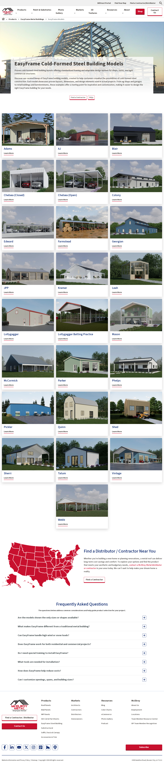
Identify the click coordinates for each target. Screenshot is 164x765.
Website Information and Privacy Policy (16, 760)
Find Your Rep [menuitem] (120, 3)
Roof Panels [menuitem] (46, 705)
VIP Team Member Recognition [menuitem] (144, 723)
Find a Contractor (78, 97)
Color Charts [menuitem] (106, 710)
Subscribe (144, 747)
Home (3, 19)
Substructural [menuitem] (47, 728)
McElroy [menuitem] (135, 700)
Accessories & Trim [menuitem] (49, 737)
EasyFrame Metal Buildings (32, 19)
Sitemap (34, 760)
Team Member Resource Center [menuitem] (144, 719)
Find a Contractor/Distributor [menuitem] (142, 3)
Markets (80, 9)
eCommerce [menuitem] (106, 714)
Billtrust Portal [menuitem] (104, 3)
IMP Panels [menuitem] (45, 714)
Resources (112, 9)
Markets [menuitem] (75, 700)
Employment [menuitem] (136, 710)
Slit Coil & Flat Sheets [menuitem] (50, 719)
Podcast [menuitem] (104, 723)
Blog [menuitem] (103, 705)
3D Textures (92, 11)
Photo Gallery (60, 11)
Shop (140, 11)
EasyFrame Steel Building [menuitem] (51, 723)
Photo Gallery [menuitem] (107, 719)
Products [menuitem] (46, 700)
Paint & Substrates (42, 9)
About (127, 9)
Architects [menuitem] (75, 705)
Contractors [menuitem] (76, 710)
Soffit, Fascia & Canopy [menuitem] (50, 732)
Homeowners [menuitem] (76, 719)
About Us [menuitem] (135, 705)
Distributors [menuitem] (76, 714)
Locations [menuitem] (135, 714)
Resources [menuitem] (106, 700)
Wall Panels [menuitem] (45, 710)
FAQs (91, 97)
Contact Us (19, 726)
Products (21, 9)
